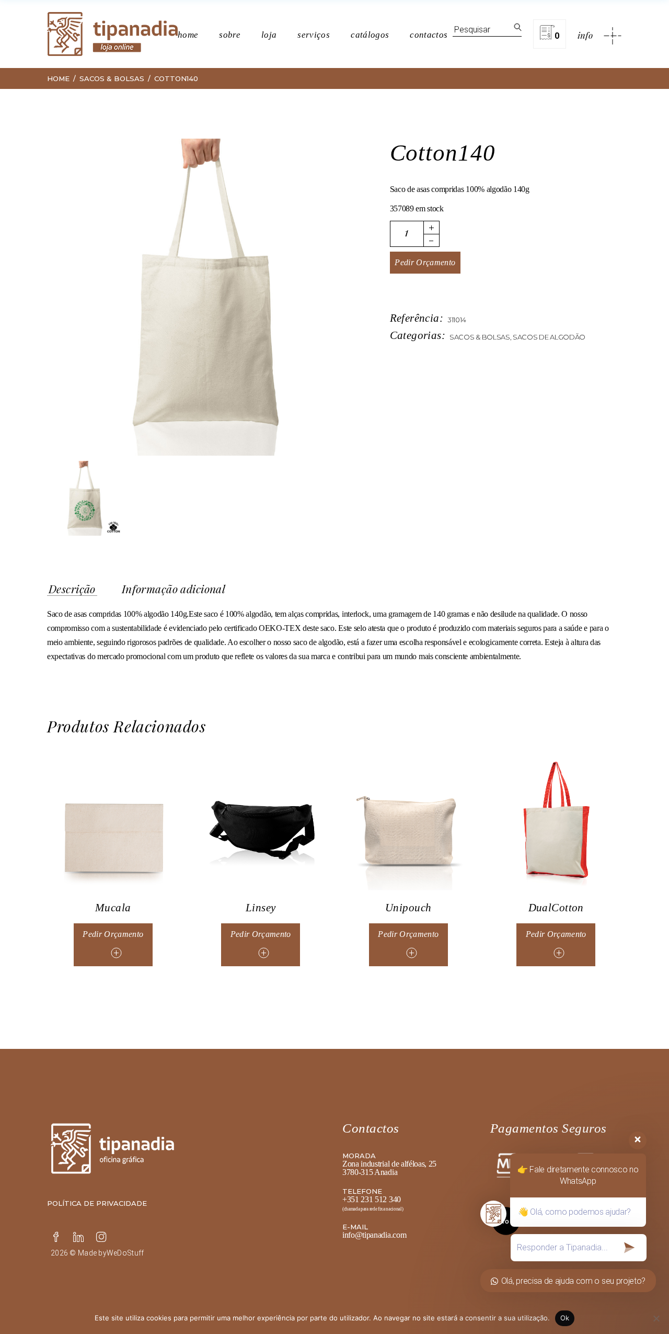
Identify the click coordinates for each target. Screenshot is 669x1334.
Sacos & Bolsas (479, 337)
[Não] (656, 1318)
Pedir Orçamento (425, 262)
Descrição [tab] (72, 589)
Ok (565, 1318)
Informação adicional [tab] (173, 589)
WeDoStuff (125, 1253)
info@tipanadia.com (374, 1234)
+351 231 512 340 (371, 1199)
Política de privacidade (97, 1203)
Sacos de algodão (549, 337)
